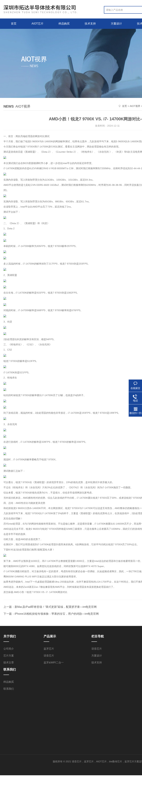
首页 (13, 23)
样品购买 (64, 23)
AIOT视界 (135, 106)
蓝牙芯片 (49, 648)
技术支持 (90, 23)
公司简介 (8, 648)
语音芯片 (49, 655)
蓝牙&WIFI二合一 (54, 662)
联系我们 (8, 688)
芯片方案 (8, 655)
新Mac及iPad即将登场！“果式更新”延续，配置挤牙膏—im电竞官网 (56, 606)
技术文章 (8, 662)
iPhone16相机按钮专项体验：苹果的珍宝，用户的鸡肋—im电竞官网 (57, 613)
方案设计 (116, 23)
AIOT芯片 (37, 23)
